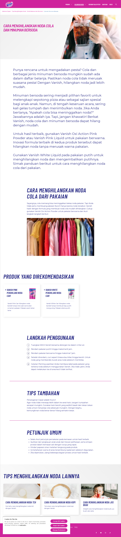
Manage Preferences (59, 530)
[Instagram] (105, 532)
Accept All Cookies (59, 521)
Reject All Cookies (59, 525)
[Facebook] (96, 532)
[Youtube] (100, 532)
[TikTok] (110, 532)
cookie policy (22, 525)
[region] (36, 525)
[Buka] (116, 4)
